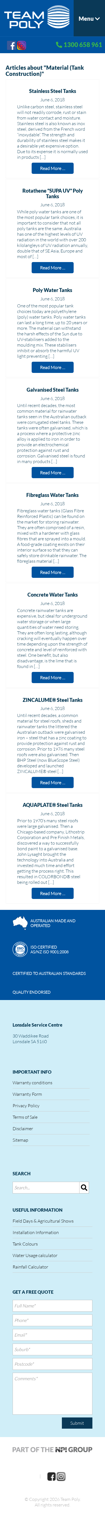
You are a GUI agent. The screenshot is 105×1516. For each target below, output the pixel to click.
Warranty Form (27, 1094)
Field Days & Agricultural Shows (43, 1221)
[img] (84, 1187)
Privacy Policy (26, 1105)
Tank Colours (25, 1244)
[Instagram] (21, 44)
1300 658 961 (83, 44)
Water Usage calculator (35, 1255)
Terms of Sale (25, 1117)
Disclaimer (23, 1128)
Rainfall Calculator (30, 1267)
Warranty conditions (32, 1082)
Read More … (52, 168)
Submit (77, 1423)
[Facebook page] (11, 44)
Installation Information (36, 1232)
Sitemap (20, 1140)
